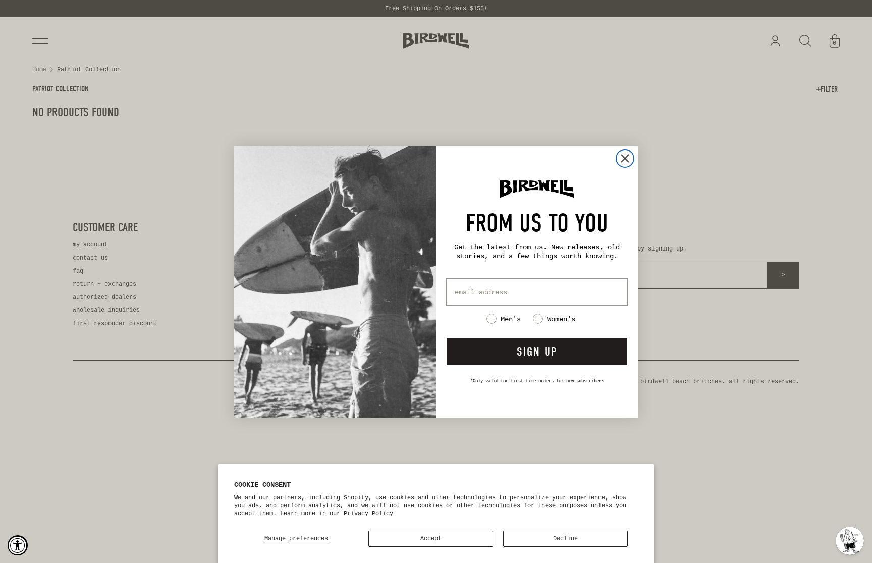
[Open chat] (850, 541)
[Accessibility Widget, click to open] (18, 545)
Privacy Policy (368, 513)
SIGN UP (537, 352)
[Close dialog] (625, 158)
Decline (565, 538)
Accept (431, 538)
